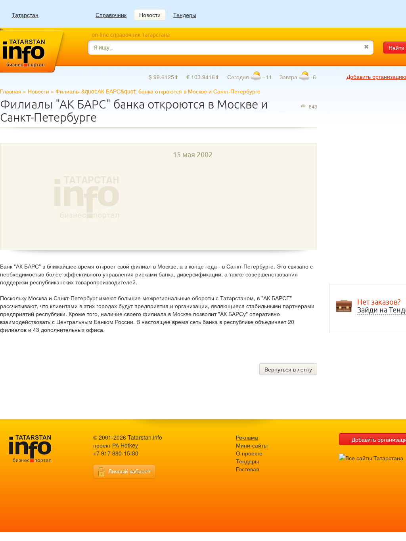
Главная (10, 91)
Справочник (111, 15)
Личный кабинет (129, 471)
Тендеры (184, 15)
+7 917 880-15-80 (115, 453)
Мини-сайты (252, 445)
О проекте (249, 453)
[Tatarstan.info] (37, 448)
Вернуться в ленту (288, 369)
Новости (150, 15)
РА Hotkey (125, 445)
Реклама (247, 437)
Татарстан (25, 15)
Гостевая (247, 469)
